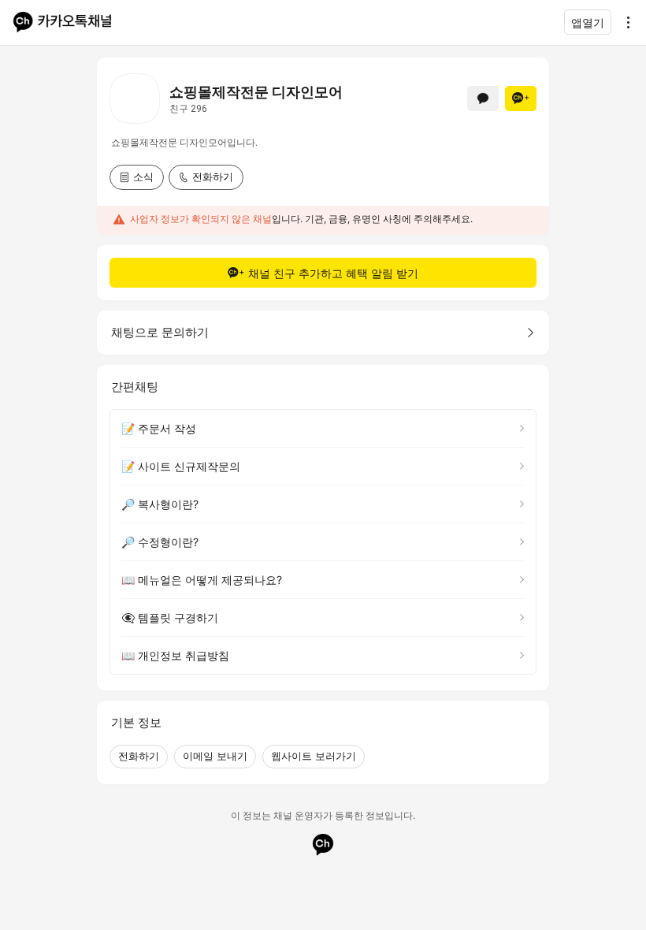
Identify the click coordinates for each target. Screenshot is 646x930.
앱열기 (587, 22)
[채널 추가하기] (520, 98)
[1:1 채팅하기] (483, 98)
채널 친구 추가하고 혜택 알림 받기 (333, 273)
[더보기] (623, 22)
